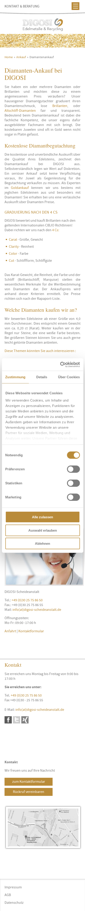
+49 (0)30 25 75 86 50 (27, 600)
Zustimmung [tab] (15, 377)
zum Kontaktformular (28, 781)
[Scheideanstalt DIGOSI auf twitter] (16, 719)
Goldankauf (20, 188)
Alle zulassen (42, 517)
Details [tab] (41, 377)
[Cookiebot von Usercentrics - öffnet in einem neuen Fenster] (60, 364)
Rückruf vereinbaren (28, 792)
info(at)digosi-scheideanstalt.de (36, 609)
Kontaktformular (31, 631)
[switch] (73, 469)
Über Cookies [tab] (69, 377)
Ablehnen (42, 543)
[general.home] (42, 25)
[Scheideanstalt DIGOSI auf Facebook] (8, 719)
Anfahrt (10, 631)
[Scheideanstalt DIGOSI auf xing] (25, 719)
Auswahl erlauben (42, 530)
